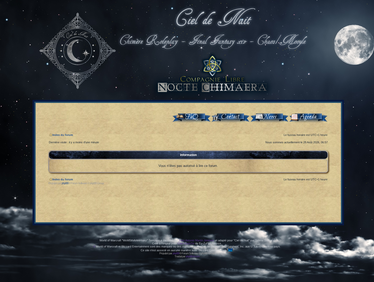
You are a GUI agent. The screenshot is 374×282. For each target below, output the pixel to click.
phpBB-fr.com (192, 256)
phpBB (65, 183)
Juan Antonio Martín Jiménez (196, 240)
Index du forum (62, 134)
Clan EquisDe (186, 243)
